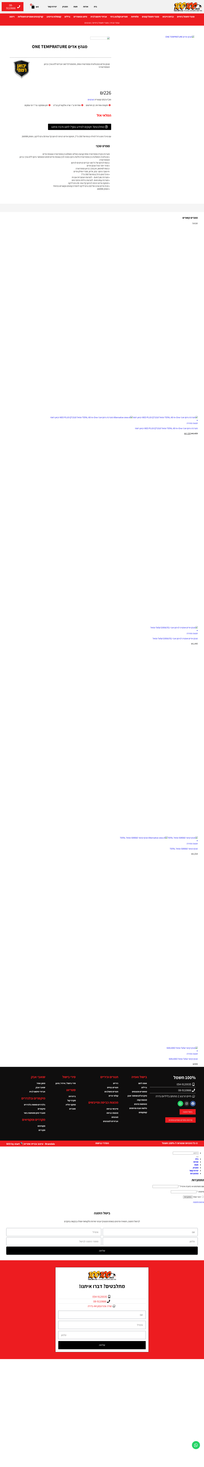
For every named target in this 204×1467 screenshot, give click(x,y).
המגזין (65, 6)
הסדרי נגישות (102, 1143)
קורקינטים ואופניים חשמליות (30, 16)
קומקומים (143, 1112)
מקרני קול (71, 1100)
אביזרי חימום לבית (98, 16)
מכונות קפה (142, 1099)
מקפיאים (41, 1125)
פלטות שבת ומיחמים (138, 1108)
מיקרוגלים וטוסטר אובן (137, 1095)
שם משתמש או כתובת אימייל (191, 1186)
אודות (85, 6)
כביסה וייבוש (168, 16)
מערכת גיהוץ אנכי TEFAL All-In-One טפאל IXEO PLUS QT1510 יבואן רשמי (166, 428)
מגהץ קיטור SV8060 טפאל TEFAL (184, 848)
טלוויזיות (135, 16)
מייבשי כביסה (112, 1108)
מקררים (42, 1130)
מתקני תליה (71, 1104)
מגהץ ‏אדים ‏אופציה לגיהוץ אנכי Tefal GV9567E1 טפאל (175, 638)
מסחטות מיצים (140, 1104)
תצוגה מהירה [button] (192, 423)
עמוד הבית (114, 22)
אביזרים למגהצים (110, 1121)
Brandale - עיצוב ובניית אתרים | (38, 1143)
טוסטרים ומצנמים (139, 1091)
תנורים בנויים (112, 1087)
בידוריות (72, 1096)
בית (95, 6)
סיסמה (200, 1191)
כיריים (115, 1083)
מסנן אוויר (40, 1083)
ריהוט (11, 16)
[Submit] (197, 1156)
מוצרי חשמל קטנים (150, 16)
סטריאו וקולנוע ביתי (119, 16)
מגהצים (88, 22)
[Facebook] (193, 1103)
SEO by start (13, 1143)
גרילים (67, 16)
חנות (75, 6)
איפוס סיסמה (198, 1202)
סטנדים (72, 1108)
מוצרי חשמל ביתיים (186, 16)
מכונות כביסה (112, 1112)
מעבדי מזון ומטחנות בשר (34, 1112)
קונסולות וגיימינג (53, 16)
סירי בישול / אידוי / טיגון (66, 1083)
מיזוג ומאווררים (80, 16)
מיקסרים (41, 1108)
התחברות (188, 1197)
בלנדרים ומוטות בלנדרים (34, 1104)
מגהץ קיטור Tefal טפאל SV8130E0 (183, 1058)
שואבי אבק (40, 1087)
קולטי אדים (113, 1095)
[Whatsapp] (180, 1103)
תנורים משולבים (111, 1091)
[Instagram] (186, 1103)
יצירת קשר (52, 6)
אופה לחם (142, 1083)
